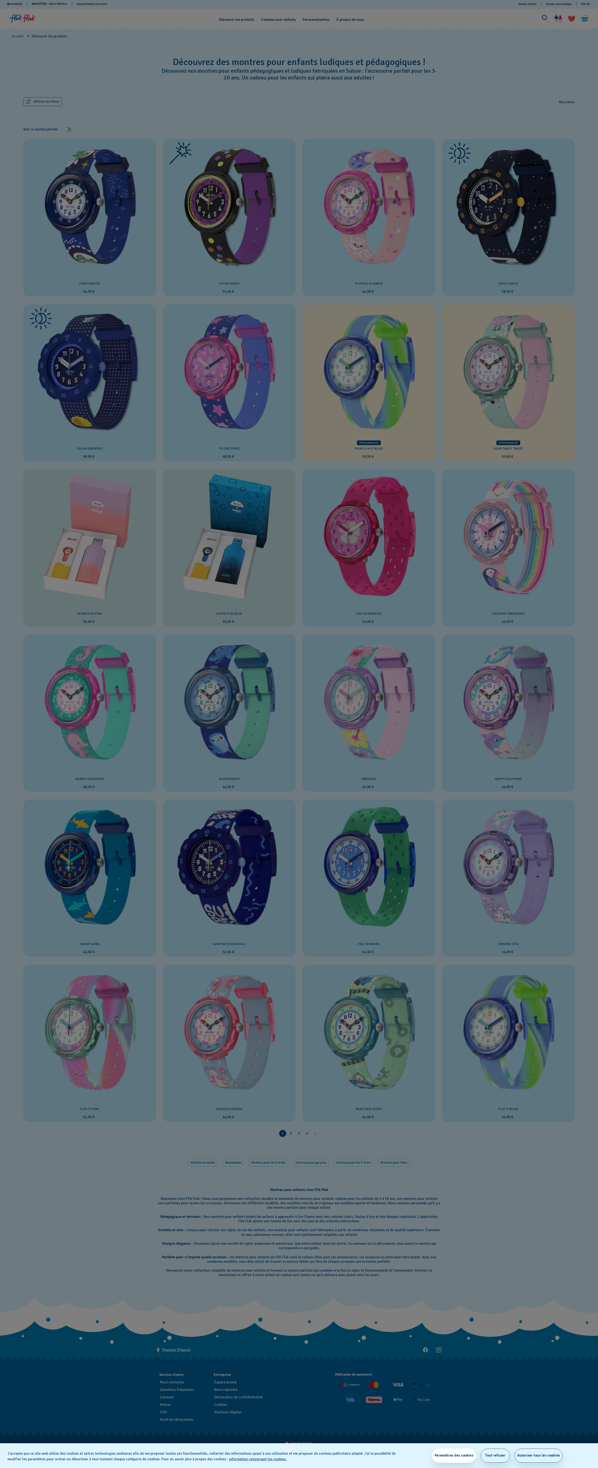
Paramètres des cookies (453, 1455)
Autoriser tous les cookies (538, 1455)
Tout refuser (495, 1455)
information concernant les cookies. (258, 1459)
